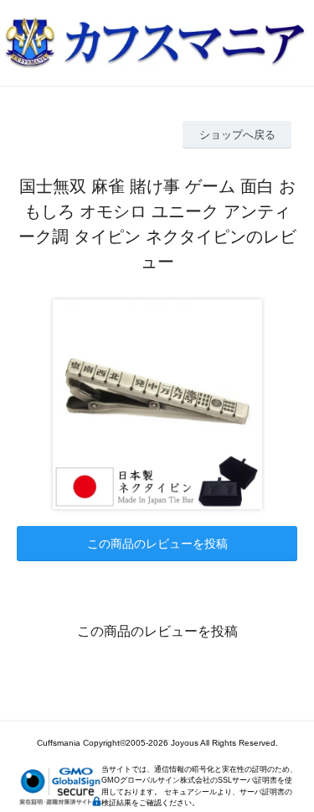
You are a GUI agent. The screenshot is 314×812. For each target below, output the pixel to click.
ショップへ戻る (237, 134)
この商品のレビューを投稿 (157, 543)
